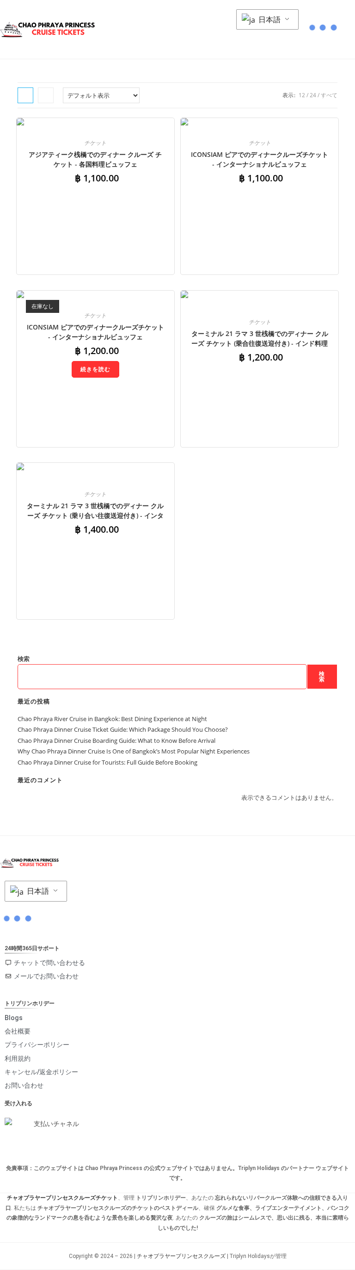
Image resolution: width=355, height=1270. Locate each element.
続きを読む (95, 369)
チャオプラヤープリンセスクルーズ (181, 1256)
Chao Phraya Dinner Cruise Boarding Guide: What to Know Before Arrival (116, 740)
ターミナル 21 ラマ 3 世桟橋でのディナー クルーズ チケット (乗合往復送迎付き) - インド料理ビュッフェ (259, 343)
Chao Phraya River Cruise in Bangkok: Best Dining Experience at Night (112, 719)
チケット (95, 143)
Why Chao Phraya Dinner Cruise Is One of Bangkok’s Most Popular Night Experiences (134, 751)
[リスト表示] (46, 95)
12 (302, 95)
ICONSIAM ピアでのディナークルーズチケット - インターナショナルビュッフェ (259, 159)
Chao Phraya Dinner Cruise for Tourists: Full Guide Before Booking (107, 762)
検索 (24, 658)
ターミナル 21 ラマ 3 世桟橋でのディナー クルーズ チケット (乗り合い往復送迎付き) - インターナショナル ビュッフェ (95, 515)
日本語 (269, 19)
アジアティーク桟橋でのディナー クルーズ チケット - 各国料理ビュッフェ (95, 159)
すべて (329, 95)
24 (313, 95)
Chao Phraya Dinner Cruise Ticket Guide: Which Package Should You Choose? (123, 729)
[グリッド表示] (25, 95)
